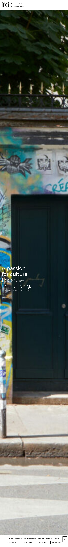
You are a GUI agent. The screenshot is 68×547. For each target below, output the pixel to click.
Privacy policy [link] (56, 542)
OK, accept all (11, 542)
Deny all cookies (27, 542)
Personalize (42, 542)
